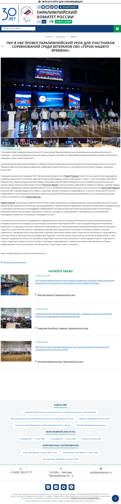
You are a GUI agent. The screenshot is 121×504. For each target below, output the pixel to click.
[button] (117, 60)
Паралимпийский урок (65, 295)
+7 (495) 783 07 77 (21, 472)
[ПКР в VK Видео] (56, 487)
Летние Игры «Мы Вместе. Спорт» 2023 (80, 452)
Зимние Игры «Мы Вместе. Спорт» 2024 (60, 459)
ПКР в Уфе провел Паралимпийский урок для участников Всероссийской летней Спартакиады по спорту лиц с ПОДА (72, 348)
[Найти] (32, 32)
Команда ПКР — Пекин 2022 (63, 438)
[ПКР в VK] (48, 487)
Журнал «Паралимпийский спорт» (94, 418)
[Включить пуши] (115, 498)
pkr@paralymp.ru (101, 472)
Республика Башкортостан (14, 262)
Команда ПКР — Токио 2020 (32, 438)
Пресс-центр (61, 36)
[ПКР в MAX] (64, 487)
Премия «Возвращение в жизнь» (91, 425)
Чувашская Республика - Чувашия (52, 328)
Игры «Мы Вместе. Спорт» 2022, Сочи (40, 452)
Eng (43, 22)
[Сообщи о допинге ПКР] (63, 22)
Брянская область (46, 295)
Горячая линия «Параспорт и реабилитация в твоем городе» (43, 425)
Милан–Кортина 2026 (91, 438)
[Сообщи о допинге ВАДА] (51, 22)
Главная (49, 36)
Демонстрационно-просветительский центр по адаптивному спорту (42, 418)
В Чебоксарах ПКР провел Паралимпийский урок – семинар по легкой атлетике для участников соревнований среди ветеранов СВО (73, 315)
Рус (39, 22)
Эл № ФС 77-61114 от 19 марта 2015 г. (85, 498)
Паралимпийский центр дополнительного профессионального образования (60, 412)
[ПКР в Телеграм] (72, 487)
